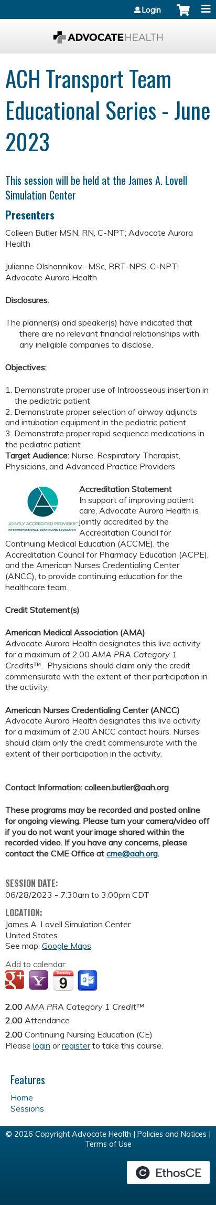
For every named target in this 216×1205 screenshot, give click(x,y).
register (76, 1045)
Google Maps (66, 945)
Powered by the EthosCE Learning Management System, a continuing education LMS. (168, 1172)
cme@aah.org (132, 853)
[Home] (108, 33)
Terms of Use (108, 1144)
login (41, 1045)
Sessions (27, 1108)
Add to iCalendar (63, 980)
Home (21, 1097)
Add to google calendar (16, 980)
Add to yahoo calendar (39, 980)
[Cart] (183, 15)
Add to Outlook (88, 980)
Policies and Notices (172, 1134)
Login (151, 10)
